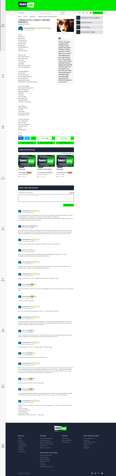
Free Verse (32, 16)
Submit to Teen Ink (86, 22)
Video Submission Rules (45, 461)
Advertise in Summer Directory (46, 444)
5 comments (22, 176)
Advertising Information (45, 440)
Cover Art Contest (65, 438)
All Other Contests (66, 442)
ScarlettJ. (24, 250)
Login (71, 192)
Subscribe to (90, 17)
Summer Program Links (89, 438)
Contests (3, 331)
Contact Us (20, 440)
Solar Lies (21, 169)
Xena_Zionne (25, 378)
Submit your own (64, 142)
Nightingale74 (26, 226)
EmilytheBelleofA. (30, 28)
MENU (21, 12)
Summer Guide (3, 387)
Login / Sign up (98, 12)
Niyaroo (24, 353)
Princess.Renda (26, 284)
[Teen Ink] (28, 5)
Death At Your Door (44, 169)
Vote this (66, 138)
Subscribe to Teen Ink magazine (46, 466)
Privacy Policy (21, 449)
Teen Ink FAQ (21, 447)
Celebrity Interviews (22, 446)
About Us (20, 438)
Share (20, 135)
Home (19, 16)
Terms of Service (21, 451)
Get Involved (42, 464)
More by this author (28, 30)
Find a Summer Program (88, 32)
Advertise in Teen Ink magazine (46, 438)
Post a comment (26, 142)
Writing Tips (42, 462)
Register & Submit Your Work (46, 455)
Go (63, 12)
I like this (48, 138)
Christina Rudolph (62, 172)
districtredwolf (26, 296)
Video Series (86, 446)
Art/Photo (3, 280)
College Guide (3, 447)
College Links (86, 440)
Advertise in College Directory (46, 442)
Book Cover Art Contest (67, 440)
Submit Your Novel (44, 457)
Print (20, 132)
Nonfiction (3, 178)
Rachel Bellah (23, 172)
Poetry (2, 77)
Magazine (3, 26)
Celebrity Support (21, 444)
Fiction (2, 128)
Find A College (85, 27)
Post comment (68, 205)
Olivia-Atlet (25, 330)
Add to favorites (45, 142)
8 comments (61, 176)
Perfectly (59, 169)
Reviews (3, 229)
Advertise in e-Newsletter (45, 447)
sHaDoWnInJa (42, 172)
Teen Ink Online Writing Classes (90, 442)
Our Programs (21, 442)
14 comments (41, 176)
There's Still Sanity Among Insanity (47, 16)
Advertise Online (43, 446)
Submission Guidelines (45, 459)
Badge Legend (87, 447)
